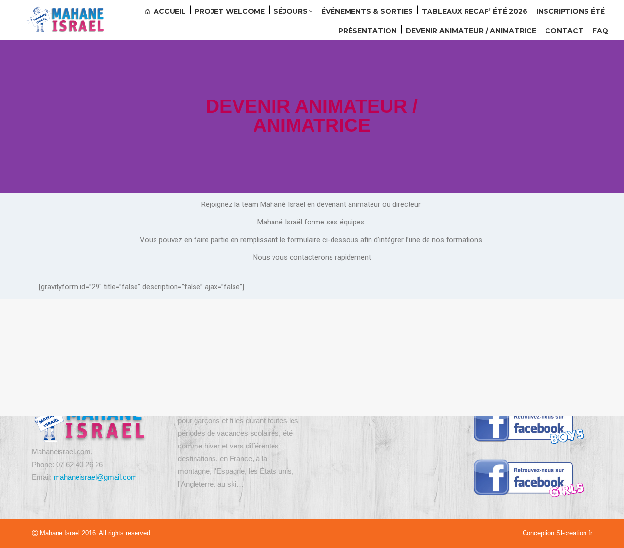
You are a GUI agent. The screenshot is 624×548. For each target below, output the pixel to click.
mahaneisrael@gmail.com (95, 477)
